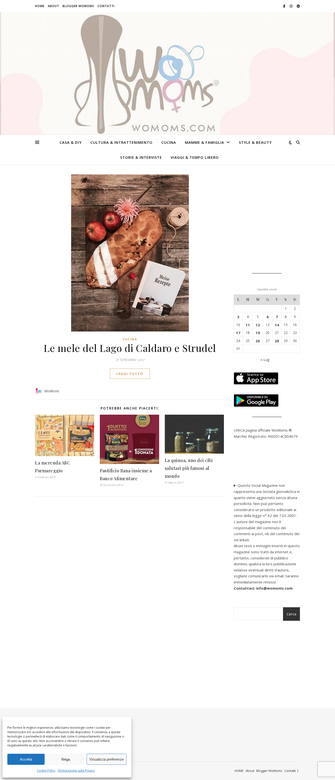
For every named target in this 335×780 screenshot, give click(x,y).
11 (247, 324)
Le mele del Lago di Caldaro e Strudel (130, 347)
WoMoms (51, 391)
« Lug (265, 359)
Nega (65, 759)
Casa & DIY (71, 142)
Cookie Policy (46, 770)
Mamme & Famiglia (204, 142)
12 (258, 324)
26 (258, 340)
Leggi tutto (129, 373)
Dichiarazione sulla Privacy (76, 770)
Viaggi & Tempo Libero (195, 157)
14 (277, 324)
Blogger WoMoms (78, 6)
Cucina (168, 142)
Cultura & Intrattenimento (121, 142)
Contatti (106, 6)
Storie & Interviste (141, 157)
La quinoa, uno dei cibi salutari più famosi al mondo (189, 468)
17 (238, 332)
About (53, 6)
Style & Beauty (255, 142)
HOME (39, 6)
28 (277, 340)
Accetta (26, 759)
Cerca (291, 613)
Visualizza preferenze (106, 759)
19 (258, 332)
